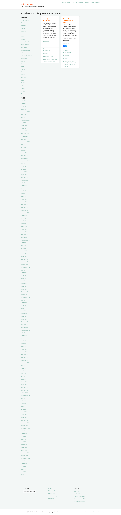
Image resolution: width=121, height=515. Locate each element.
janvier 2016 (24, 232)
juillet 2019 (24, 150)
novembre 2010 (25, 390)
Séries (22, 80)
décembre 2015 (25, 234)
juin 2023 (23, 122)
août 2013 (23, 300)
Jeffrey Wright (73, 62)
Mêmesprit (28, 4)
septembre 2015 (25, 240)
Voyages (23, 91)
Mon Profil (97, 2)
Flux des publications (79, 496)
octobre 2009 (24, 425)
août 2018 (23, 163)
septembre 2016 (25, 212)
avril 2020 (23, 147)
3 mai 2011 (67, 50)
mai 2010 (23, 406)
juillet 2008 (24, 463)
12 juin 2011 (47, 49)
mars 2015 (24, 251)
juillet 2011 (24, 368)
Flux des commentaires (80, 499)
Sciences (23, 77)
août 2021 (23, 139)
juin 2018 (23, 166)
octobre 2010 (24, 393)
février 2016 (24, 229)
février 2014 (24, 286)
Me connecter (79, 2)
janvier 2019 (24, 152)
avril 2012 (23, 343)
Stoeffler (46, 53)
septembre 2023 (25, 120)
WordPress (57, 512)
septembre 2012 (25, 330)
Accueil (64, 2)
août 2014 (23, 270)
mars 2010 (24, 412)
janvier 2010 (24, 417)
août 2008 (23, 461)
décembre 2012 (25, 322)
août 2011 (23, 365)
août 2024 (23, 117)
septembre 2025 (25, 112)
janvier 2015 (24, 256)
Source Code (52, 61)
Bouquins (23, 25)
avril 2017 (23, 193)
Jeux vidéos (24, 47)
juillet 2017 (24, 185)
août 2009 (23, 431)
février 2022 (24, 128)
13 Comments (68, 52)
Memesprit (24, 58)
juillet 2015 (24, 242)
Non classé (24, 63)
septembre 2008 (25, 458)
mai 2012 (23, 341)
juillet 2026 (24, 103)
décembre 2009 (25, 420)
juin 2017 (23, 188)
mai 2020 (23, 144)
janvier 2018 (24, 174)
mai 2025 (23, 114)
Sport (22, 85)
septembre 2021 (25, 136)
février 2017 (24, 199)
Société (23, 83)
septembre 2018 (25, 161)
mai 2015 (23, 245)
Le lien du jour (24, 53)
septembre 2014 (25, 267)
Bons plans (24, 23)
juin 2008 (23, 466)
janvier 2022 (24, 131)
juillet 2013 (24, 302)
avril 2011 (23, 376)
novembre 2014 (25, 262)
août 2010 (23, 398)
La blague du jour (25, 50)
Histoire (23, 39)
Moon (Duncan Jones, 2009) (48, 19)
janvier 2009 (24, 450)
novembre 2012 (25, 324)
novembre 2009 (25, 423)
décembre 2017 (25, 177)
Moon (53, 59)
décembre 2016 (25, 204)
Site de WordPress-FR (79, 501)
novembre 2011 (25, 357)
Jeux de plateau (25, 44)
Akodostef (67, 55)
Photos (23, 69)
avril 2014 (23, 281)
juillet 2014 (24, 272)
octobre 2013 (24, 294)
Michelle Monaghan (69, 64)
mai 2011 (23, 373)
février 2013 (24, 316)
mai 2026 (23, 109)
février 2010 (24, 414)
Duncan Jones (47, 59)
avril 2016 (23, 223)
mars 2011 (24, 379)
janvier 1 (23, 474)
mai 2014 (23, 278)
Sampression (96, 512)
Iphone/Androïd (25, 42)
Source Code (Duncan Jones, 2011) (68, 20)
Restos (23, 74)
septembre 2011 (25, 363)
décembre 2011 (25, 354)
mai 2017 (23, 191)
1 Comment (47, 50)
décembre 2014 (25, 259)
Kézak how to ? (71, 2)
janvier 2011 (24, 384)
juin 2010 (23, 403)
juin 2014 (23, 275)
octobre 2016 (24, 210)
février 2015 (24, 253)
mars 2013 (24, 313)
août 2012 (23, 332)
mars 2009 (24, 444)
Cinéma (23, 28)
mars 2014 (24, 283)
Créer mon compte (89, 2)
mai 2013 (23, 308)
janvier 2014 (24, 289)
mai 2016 (23, 221)
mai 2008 (23, 469)
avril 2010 (23, 409)
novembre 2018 (25, 155)
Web (22, 93)
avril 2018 (23, 169)
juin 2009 (23, 436)
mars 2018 (24, 172)
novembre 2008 (25, 453)
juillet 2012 (24, 335)
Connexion (77, 493)
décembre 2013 (25, 292)
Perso (22, 66)
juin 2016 (23, 218)
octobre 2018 (24, 158)
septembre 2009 (25, 428)
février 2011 (24, 382)
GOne (22, 36)
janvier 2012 (24, 352)
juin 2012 (23, 338)
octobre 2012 (24, 327)
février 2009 (24, 447)
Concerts (23, 31)
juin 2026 (23, 106)
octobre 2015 (24, 237)
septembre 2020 (25, 142)
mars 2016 (24, 226)
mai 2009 (23, 439)
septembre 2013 (25, 297)
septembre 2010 (25, 395)
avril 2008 (23, 472)
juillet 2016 (24, 215)
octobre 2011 (24, 360)
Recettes (23, 72)
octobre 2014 (24, 264)
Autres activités (25, 20)
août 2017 (23, 182)
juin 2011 (23, 371)
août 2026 (23, 101)
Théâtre (23, 88)
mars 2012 (24, 346)
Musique (23, 61)
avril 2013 (23, 311)
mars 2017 (24, 196)
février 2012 (24, 349)
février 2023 (24, 125)
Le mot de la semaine (26, 55)
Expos (22, 33)
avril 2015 (23, 248)
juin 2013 (23, 305)
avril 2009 (23, 442)
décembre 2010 (25, 387)
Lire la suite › (46, 41)
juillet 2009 (24, 433)
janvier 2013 (24, 319)
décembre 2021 (25, 133)
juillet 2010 (24, 401)
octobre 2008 (24, 455)
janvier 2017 (24, 202)
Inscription (77, 491)
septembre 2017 (25, 180)
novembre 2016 (25, 207)
